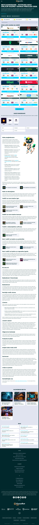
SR (18, 502)
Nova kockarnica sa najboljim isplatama (19, 462)
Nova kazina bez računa (19, 460)
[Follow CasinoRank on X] (18, 500)
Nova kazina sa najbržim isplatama (19, 455)
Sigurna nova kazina (19, 457)
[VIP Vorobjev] (18, 512)
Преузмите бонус (10, 51)
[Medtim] (10, 512)
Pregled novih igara (19, 470)
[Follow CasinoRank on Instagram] (16, 500)
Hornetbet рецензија (10, 38)
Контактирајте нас (19, 489)
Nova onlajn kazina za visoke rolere (19, 459)
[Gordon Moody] (34, 512)
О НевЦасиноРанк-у (19, 480)
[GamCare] (25, 512)
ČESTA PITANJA (19, 485)
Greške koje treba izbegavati (19, 469)
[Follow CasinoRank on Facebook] (14, 500)
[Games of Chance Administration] (3, 512)
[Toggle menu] (2, 1)
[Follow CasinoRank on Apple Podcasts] (25, 500)
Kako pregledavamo (19, 482)
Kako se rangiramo (19, 484)
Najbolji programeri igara (19, 474)
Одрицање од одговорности (19, 487)
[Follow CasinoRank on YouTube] (20, 500)
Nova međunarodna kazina (19, 472)
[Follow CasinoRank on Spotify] (23, 500)
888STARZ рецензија (28, 38)
